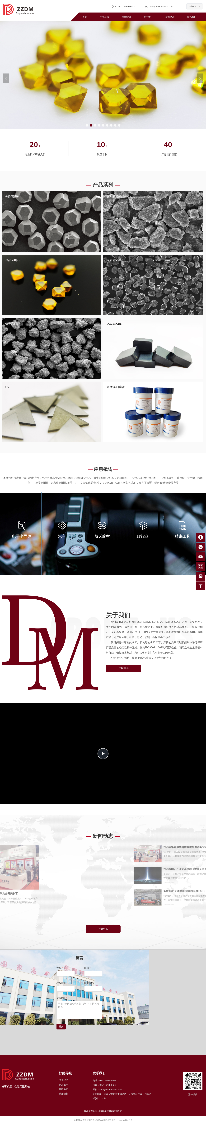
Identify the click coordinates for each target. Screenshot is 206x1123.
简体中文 (192, 6)
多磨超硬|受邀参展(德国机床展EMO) (124, 891)
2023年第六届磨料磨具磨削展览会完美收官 (127, 847)
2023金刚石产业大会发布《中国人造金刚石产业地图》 (134, 869)
